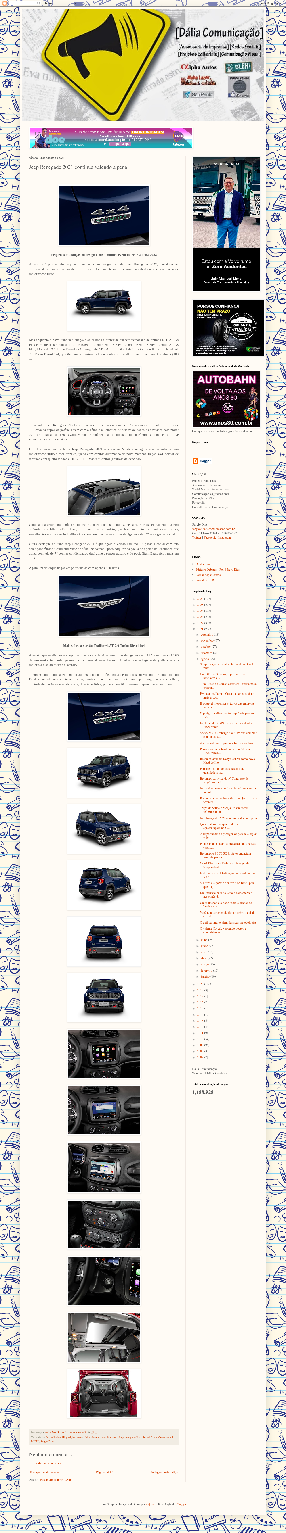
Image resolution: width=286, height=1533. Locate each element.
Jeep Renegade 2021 (130, 1437)
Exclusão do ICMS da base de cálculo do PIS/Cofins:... (226, 725)
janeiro (205, 976)
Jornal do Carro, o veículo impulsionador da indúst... (228, 790)
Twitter (196, 537)
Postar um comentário (48, 1463)
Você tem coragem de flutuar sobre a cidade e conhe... (227, 914)
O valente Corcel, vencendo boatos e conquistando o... (223, 930)
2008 (200, 1051)
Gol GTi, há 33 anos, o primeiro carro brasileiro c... (224, 676)
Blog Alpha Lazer (72, 1437)
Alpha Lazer (204, 564)
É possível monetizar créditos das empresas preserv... (227, 705)
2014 (200, 1014)
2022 (200, 623)
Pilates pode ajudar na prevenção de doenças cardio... (228, 845)
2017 (200, 996)
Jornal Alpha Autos (154, 1437)
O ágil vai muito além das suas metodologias (228, 922)
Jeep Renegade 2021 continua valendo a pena (228, 818)
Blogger (181, 1504)
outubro (206, 646)
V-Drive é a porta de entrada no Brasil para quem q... (227, 885)
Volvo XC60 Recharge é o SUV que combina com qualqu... (228, 735)
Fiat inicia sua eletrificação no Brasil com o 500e (227, 875)
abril (204, 958)
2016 (200, 1002)
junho (205, 946)
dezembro (207, 634)
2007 (200, 1057)
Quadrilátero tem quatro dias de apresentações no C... (220, 826)
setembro (207, 653)
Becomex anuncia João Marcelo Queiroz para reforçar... (228, 800)
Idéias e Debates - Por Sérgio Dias (218, 569)
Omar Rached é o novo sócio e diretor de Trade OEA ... (226, 905)
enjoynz (151, 1504)
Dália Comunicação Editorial (100, 1437)
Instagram (224, 537)
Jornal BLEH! (205, 580)
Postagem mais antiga (164, 1472)
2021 (200, 629)
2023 (200, 617)
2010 (200, 1039)
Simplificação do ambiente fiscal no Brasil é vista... (227, 666)
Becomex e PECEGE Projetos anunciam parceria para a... (225, 855)
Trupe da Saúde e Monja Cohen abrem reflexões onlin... (224, 810)
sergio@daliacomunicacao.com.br (213, 529)
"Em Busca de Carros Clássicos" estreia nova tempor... (228, 686)
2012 (200, 1026)
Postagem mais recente (44, 1472)
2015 (200, 1008)
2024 (200, 611)
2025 (200, 605)
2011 (200, 1033)
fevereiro (207, 970)
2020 (200, 984)
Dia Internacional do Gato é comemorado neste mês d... (226, 895)
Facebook (210, 537)
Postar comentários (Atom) (57, 1479)
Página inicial (104, 1472)
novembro (207, 640)
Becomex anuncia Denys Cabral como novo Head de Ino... (227, 761)
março (205, 964)
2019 (200, 990)
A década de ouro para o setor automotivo (226, 743)
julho (204, 940)
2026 (200, 599)
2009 (200, 1045)
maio (204, 952)
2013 (200, 1020)
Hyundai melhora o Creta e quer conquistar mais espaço (227, 695)
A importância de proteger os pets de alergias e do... (228, 836)
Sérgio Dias (47, 1441)
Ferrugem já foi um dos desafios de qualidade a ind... (222, 770)
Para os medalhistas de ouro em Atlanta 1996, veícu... (225, 751)
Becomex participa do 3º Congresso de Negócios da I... (224, 780)
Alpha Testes (53, 1437)
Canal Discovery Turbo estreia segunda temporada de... (224, 865)
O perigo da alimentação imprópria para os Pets (227, 715)
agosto (205, 659)
